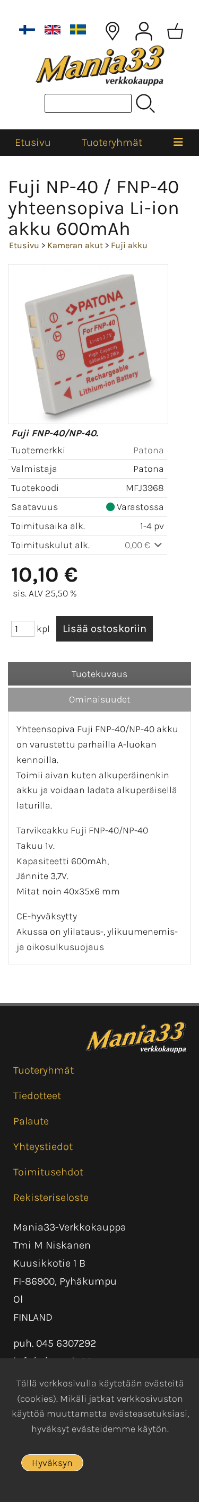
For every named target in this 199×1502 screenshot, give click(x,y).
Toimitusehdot (48, 1172)
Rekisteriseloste (51, 1197)
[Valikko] (178, 142)
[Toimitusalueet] (112, 31)
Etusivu (33, 142)
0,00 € (138, 545)
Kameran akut (75, 245)
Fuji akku (129, 245)
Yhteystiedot (43, 1146)
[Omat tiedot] (143, 31)
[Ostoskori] (175, 31)
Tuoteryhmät (112, 142)
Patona (148, 450)
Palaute (31, 1121)
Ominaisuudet (100, 699)
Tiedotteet (37, 1096)
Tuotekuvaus (99, 674)
